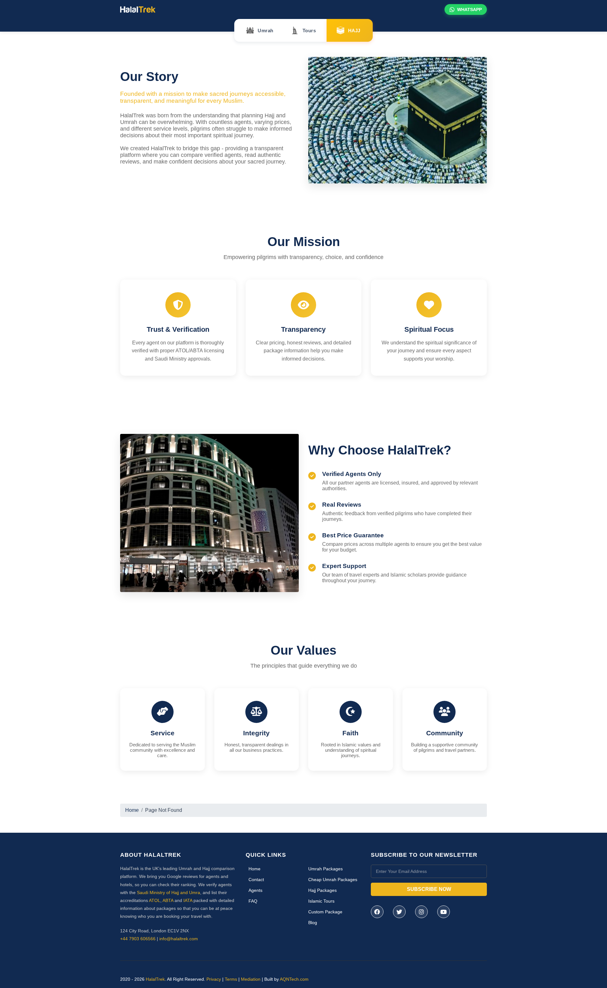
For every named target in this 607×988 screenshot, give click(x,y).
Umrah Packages (325, 868)
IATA (187, 900)
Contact (256, 879)
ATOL (154, 900)
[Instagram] (421, 911)
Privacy (213, 979)
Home (132, 810)
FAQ (252, 901)
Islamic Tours (321, 901)
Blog (312, 922)
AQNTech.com (294, 979)
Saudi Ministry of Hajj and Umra (168, 892)
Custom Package (325, 911)
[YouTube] (443, 911)
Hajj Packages (322, 890)
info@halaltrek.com (178, 938)
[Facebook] (377, 911)
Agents (255, 890)
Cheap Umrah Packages (332, 879)
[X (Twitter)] (399, 911)
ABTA (167, 900)
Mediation (251, 979)
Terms (231, 979)
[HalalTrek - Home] (138, 9)
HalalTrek (155, 979)
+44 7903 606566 (138, 938)
